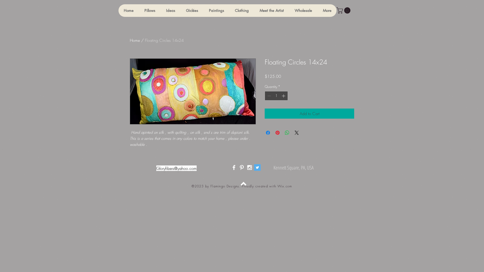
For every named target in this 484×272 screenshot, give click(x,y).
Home (135, 40)
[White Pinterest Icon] (241, 167)
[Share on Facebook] (268, 133)
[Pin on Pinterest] (278, 133)
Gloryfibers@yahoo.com (176, 168)
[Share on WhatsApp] (287, 133)
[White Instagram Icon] (249, 167)
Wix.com (285, 186)
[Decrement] (268, 95)
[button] (150, 10)
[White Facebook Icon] (234, 167)
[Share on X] (297, 133)
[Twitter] (257, 167)
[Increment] (284, 95)
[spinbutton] (276, 95)
